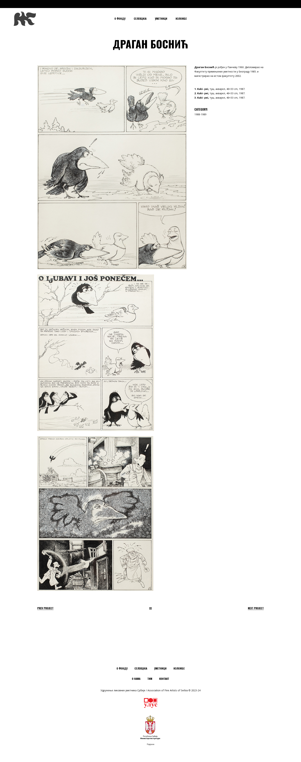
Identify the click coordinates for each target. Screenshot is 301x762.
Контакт (164, 678)
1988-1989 (200, 114)
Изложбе (179, 668)
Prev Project (45, 608)
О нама (136, 678)
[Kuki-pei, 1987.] (112, 167)
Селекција (140, 668)
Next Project (256, 608)
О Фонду (122, 668)
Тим (149, 678)
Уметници (160, 668)
